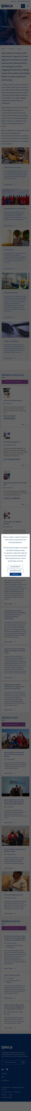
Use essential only (15, 570)
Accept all (15, 574)
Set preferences (15, 566)
